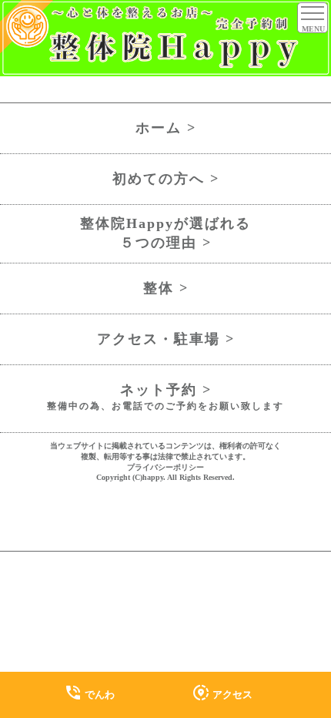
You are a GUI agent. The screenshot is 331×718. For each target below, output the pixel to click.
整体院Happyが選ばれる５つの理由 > (165, 233)
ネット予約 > (165, 397)
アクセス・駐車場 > (166, 339)
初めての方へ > (165, 178)
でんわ (89, 692)
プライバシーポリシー (165, 467)
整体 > (166, 288)
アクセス (222, 692)
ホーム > (165, 128)
